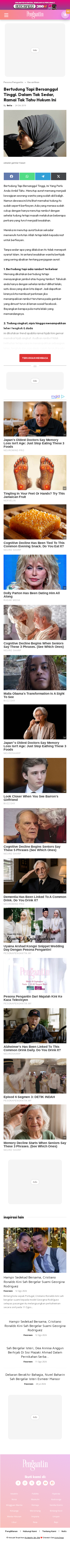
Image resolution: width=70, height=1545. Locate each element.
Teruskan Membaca (35, 357)
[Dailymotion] (52, 1483)
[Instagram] (24, 1483)
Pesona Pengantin (13, 82)
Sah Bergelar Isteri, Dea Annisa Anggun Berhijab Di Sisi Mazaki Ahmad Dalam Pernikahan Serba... (35, 1352)
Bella (9, 105)
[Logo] (35, 14)
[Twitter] (31, 1483)
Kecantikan (33, 82)
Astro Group (59, 1538)
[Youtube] (45, 1483)
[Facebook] (18, 1483)
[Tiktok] (38, 1483)
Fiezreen (8, 1291)
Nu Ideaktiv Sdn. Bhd (32, 1538)
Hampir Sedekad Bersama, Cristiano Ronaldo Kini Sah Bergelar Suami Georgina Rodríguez (34, 1281)
